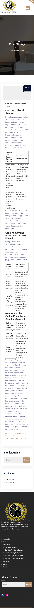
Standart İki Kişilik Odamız (13, 553)
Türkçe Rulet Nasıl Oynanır (15, 438)
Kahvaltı (6, 561)
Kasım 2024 (10, 483)
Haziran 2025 (10, 479)
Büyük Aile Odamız (11, 547)
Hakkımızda (7, 542)
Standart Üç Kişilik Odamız (14, 555)
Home (16, 48)
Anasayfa (6, 539)
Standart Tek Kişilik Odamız (14, 550)
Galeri (5, 564)
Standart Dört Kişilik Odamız (14, 558)
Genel (9, 106)
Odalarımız (6, 544)
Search (26, 460)
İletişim (5, 567)
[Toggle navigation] (28, 8)
